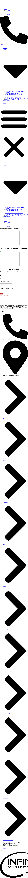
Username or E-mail (4, 281)
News (4, 101)
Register (1, 294)
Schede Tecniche (6, 100)
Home (4, 46)
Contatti (4, 103)
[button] (14, 133)
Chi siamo (5, 48)
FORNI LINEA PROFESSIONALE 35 (13, 94)
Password (2, 284)
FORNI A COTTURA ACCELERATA (13, 99)
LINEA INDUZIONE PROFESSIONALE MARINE (16, 98)
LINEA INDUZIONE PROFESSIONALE (14, 97)
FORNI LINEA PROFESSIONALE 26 (13, 93)
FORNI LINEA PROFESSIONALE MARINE (15, 96)
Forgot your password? (5, 295)
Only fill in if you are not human (6, 288)
